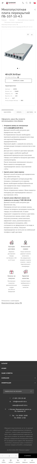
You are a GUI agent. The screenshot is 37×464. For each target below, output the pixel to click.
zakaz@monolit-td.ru (19, 405)
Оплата (19, 112)
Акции (4, 368)
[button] (17, 68)
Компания (5, 378)
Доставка (30, 112)
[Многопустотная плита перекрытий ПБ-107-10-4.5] (18, 53)
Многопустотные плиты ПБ (12, 303)
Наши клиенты (7, 373)
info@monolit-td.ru (20, 401)
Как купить (7, 112)
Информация (6, 383)
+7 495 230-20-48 (19, 398)
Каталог (4, 363)
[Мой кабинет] (30, 3)
